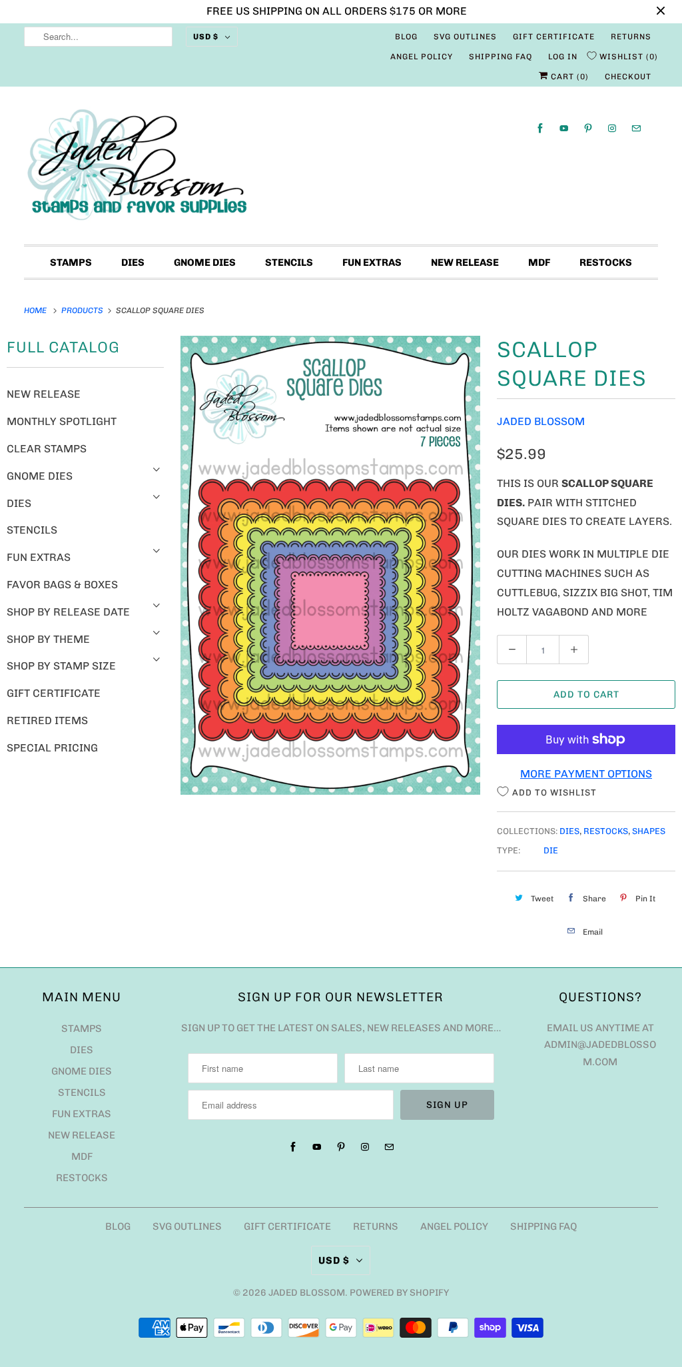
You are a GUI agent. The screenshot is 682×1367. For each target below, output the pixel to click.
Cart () (568, 76)
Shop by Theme (48, 639)
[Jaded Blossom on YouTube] (564, 128)
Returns (631, 36)
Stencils (289, 262)
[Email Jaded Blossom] (636, 128)
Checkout (628, 76)
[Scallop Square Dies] (330, 565)
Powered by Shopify (399, 1292)
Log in (562, 56)
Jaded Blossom (541, 421)
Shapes (648, 831)
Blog (406, 36)
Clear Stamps (47, 448)
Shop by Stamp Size (61, 666)
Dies (133, 262)
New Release (465, 262)
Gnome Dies (205, 262)
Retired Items (47, 720)
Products (83, 310)
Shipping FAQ (500, 56)
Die (550, 850)
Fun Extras (372, 262)
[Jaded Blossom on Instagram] (612, 128)
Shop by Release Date (68, 612)
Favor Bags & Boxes (62, 584)
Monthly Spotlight (62, 421)
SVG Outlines (465, 36)
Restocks (605, 262)
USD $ (205, 36)
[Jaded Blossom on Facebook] (540, 128)
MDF (539, 262)
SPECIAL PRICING (52, 747)
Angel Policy (421, 56)
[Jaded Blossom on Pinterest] (588, 128)
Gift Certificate (554, 36)
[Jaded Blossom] (341, 169)
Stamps (71, 262)
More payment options (586, 773)
